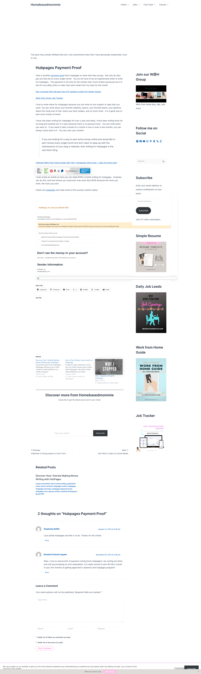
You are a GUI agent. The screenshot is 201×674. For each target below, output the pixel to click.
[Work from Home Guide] (151, 379)
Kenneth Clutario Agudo (55, 554)
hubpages (72, 486)
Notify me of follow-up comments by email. (54, 637)
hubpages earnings (43, 489)
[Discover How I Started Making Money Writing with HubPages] (50, 368)
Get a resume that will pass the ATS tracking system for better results (68, 91)
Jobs (135, 4)
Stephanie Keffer (52, 529)
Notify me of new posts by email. (50, 642)
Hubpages (50, 190)
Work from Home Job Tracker (49, 98)
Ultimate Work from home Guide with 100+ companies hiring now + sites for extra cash (76, 163)
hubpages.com (42, 491)
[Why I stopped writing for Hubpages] (109, 367)
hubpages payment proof (62, 489)
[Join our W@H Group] (151, 94)
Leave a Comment (43, 484)
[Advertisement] (100, 27)
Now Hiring (109, 671)
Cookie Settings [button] (181, 669)
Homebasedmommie (45, 4)
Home (123, 4)
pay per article (54, 491)
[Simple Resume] (151, 257)
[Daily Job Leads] (151, 312)
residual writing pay (68, 491)
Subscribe (100, 433)
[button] (127, 4)
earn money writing (59, 484)
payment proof (57, 75)
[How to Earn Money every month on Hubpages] (80, 369)
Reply (47, 540)
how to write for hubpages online (54, 486)
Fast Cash (148, 4)
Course (162, 4)
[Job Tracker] (151, 436)
